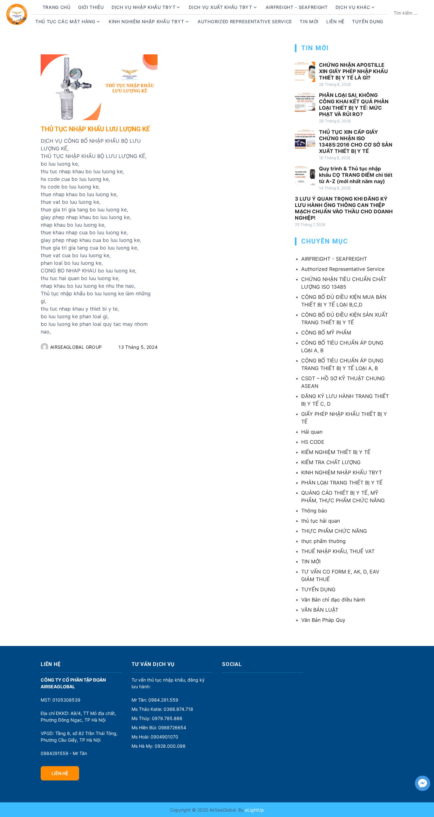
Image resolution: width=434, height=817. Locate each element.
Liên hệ (335, 21)
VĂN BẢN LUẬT (319, 610)
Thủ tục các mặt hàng (65, 21)
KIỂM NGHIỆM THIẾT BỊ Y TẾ (335, 452)
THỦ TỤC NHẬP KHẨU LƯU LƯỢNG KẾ (95, 129)
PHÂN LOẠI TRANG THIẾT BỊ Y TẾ (342, 482)
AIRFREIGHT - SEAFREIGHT (297, 7)
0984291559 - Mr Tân (64, 753)
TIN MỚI (311, 561)
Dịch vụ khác (353, 7)
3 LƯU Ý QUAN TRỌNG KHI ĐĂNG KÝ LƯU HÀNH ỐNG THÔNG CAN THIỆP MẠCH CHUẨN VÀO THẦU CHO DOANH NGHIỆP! (344, 208)
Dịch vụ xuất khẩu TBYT (220, 7)
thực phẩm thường (323, 541)
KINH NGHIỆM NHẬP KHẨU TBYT (341, 472)
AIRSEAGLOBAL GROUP (76, 347)
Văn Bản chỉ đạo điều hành (333, 599)
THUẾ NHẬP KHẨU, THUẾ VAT (338, 551)
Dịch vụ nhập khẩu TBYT (143, 7)
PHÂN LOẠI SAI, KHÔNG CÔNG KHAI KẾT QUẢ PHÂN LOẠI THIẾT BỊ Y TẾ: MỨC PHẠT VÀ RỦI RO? (354, 104)
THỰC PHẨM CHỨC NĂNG (334, 531)
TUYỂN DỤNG (367, 21)
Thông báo (314, 510)
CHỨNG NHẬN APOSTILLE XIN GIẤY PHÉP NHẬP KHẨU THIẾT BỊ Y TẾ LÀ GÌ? (353, 71)
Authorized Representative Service (245, 21)
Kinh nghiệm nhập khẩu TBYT (146, 21)
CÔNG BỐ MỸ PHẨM (326, 332)
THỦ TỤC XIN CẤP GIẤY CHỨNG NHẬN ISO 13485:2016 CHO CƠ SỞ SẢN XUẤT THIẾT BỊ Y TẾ (355, 141)
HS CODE (312, 442)
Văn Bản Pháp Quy (323, 620)
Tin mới (309, 21)
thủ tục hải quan (320, 521)
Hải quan (311, 432)
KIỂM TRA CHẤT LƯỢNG (331, 462)
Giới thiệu (91, 7)
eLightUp (254, 810)
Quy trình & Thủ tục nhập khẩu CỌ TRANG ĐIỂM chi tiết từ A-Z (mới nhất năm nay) (355, 174)
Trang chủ (57, 7)
